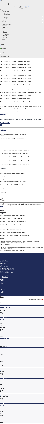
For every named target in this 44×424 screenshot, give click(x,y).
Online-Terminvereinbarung (6, 34)
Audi (3, 16)
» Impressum (1, 292)
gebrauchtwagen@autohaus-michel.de (9, 272)
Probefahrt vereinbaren (5, 23)
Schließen (2, 423)
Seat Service (2, 284)
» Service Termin (2, 286)
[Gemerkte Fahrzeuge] (0, 212)
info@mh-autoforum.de (5, 277)
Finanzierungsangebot (7, 123)
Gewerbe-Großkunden (4, 25)
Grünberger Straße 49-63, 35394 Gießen (5, 259)
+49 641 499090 (4, 276)
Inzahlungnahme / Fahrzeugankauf (7, 24)
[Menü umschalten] (0, 9)
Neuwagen (3, 10)
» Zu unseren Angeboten (3, 288)
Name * (1, 193)
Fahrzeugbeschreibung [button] (4, 179)
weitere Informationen (3, 192)
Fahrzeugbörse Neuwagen (6, 11)
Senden (1, 206)
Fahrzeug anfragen (2, 122)
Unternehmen (3, 39)
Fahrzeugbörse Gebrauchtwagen (7, 22)
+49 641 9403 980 (2, 374)
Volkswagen (2, 280)
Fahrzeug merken (2, 123)
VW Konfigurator (6, 13)
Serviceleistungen (5, 35)
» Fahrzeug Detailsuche (3, 114)
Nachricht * (1, 199)
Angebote (3, 31)
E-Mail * (1, 195)
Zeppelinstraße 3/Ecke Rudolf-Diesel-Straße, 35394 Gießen (7, 269)
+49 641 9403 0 (2, 313)
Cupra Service (2, 283)
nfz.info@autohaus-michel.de (5, 266)
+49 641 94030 (4, 260)
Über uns (4, 40)
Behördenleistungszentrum (6, 27)
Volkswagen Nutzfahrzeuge (6, 14)
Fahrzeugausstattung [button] (4, 176)
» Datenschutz (2, 291)
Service (2, 33)
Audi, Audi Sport (3, 282)
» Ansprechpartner (2, 289)
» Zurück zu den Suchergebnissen (4, 113)
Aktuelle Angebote (5, 20)
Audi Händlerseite (6, 18)
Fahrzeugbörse (6, 15)
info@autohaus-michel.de (5, 261)
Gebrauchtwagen (4, 21)
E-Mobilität (3, 28)
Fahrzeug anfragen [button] (4, 188)
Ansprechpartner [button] (3, 208)
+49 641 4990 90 (2, 399)
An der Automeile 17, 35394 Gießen (4, 275)
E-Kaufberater (4, 30)
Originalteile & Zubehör (5, 37)
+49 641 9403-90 (4, 265)
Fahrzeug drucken (7, 122)
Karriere (2, 38)
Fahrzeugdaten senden (3, 130)
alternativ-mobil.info (10, 248)
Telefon (1, 197)
